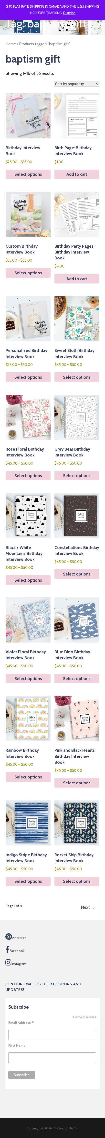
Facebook (17, 951)
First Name (16, 1045)
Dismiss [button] (69, 13)
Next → (88, 907)
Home (11, 43)
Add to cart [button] (76, 174)
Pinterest (19, 938)
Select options (28, 174)
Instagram (18, 964)
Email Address (21, 1022)
